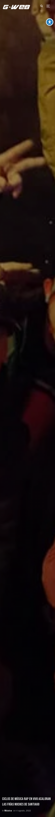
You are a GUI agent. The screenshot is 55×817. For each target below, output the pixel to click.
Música (8, 810)
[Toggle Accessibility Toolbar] (49, 22)
